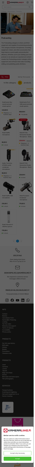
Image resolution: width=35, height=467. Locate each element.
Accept (17, 458)
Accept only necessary (17, 453)
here (11, 449)
